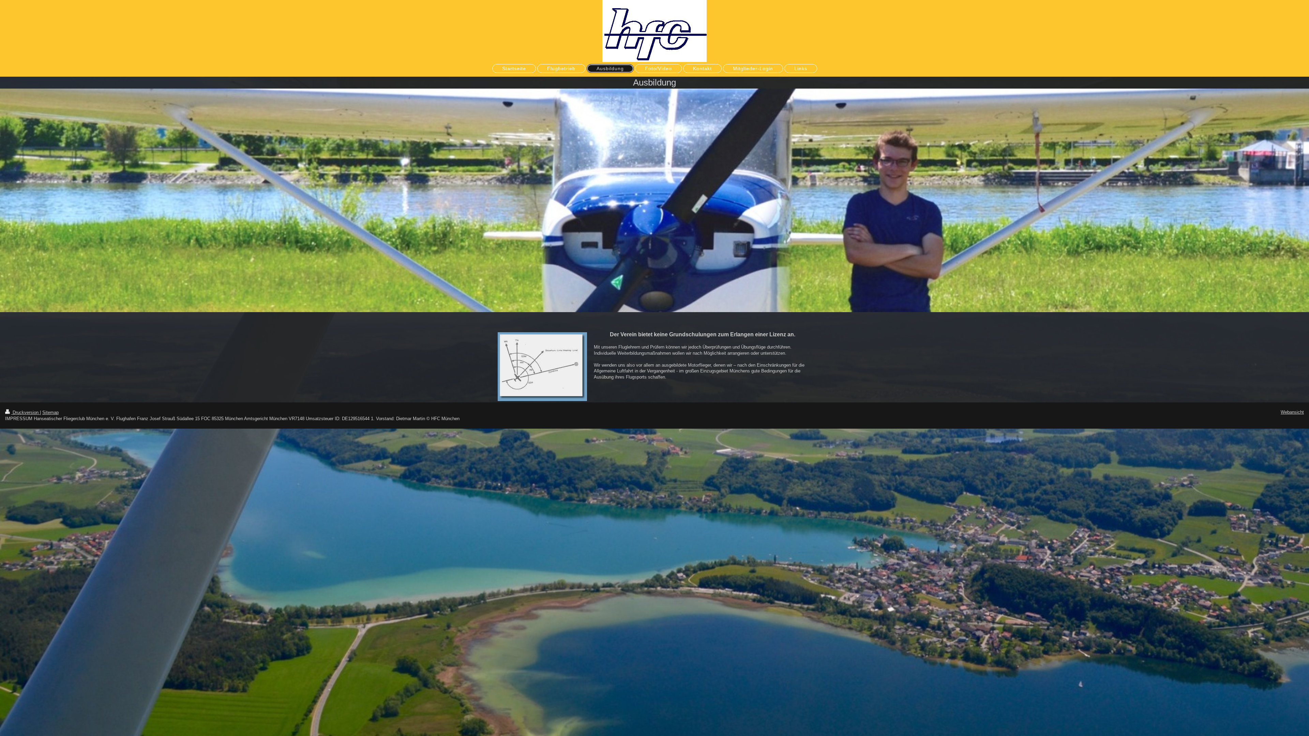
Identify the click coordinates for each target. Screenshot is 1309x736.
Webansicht (1292, 412)
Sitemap (50, 412)
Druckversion (25, 412)
